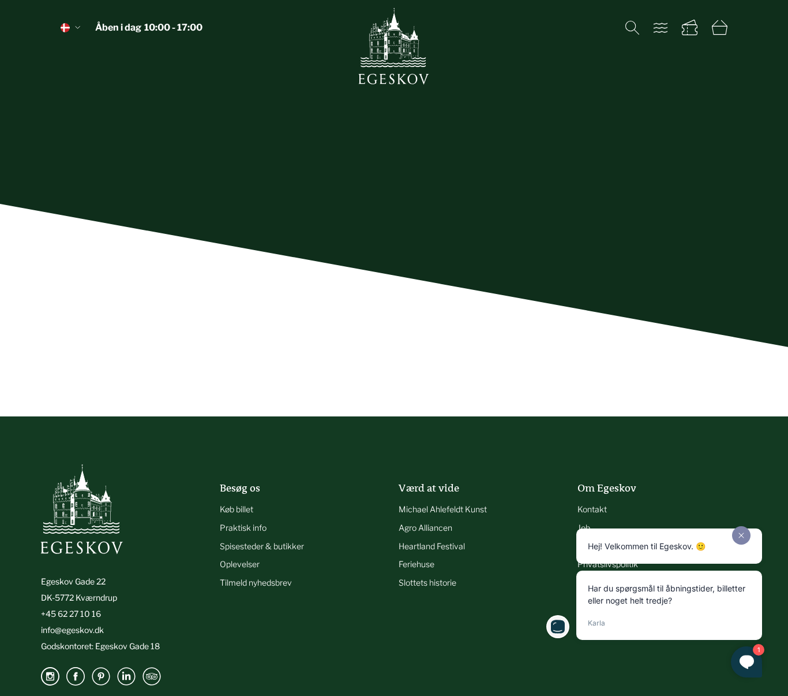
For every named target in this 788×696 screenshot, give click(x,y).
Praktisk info (243, 528)
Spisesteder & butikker (262, 546)
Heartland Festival (432, 546)
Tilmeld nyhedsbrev (256, 582)
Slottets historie (427, 582)
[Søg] (632, 28)
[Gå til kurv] (719, 27)
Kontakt (592, 509)
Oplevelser (240, 564)
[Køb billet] (689, 27)
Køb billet (236, 509)
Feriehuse (416, 564)
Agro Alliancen (425, 528)
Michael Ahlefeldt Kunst (443, 509)
